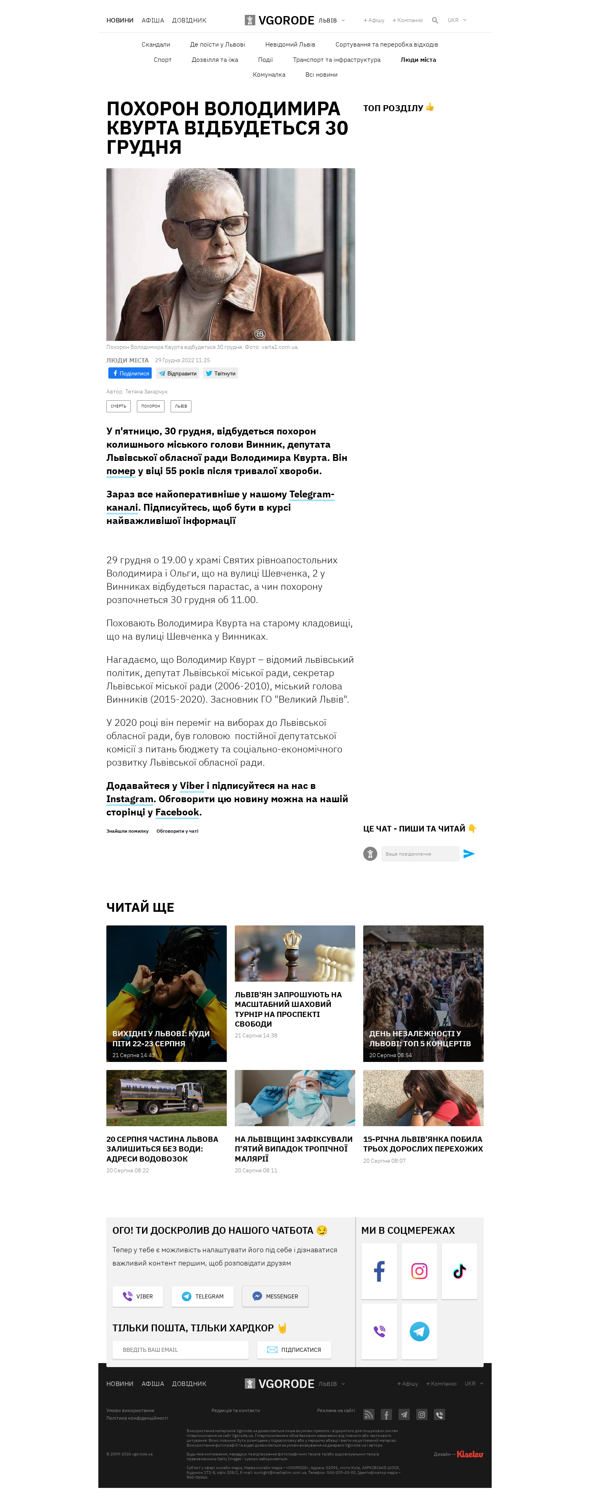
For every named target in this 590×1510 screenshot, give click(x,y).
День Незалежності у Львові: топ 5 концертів (420, 1038)
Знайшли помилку (127, 831)
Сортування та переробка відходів (387, 44)
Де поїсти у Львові (217, 44)
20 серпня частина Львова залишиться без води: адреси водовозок (162, 1149)
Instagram (129, 798)
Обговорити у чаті (177, 831)
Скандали (156, 44)
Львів (328, 1384)
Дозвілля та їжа (215, 59)
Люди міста (418, 59)
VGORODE (286, 1383)
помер (121, 470)
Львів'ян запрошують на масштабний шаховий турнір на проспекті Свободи (288, 1009)
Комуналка (269, 74)
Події (265, 59)
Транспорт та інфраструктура (336, 59)
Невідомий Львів (290, 44)
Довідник (189, 20)
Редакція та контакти (236, 1410)
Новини (120, 20)
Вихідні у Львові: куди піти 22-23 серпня (161, 1038)
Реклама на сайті (336, 1410)
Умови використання (130, 1410)
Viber (192, 785)
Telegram (209, 1296)
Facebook (177, 811)
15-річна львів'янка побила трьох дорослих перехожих (423, 1143)
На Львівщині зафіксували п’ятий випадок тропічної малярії (294, 1149)
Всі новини (321, 74)
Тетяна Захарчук (146, 391)
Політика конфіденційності (137, 1418)
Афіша (153, 20)
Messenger (282, 1296)
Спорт (163, 59)
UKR (453, 20)
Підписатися (301, 1349)
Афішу (376, 20)
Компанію (410, 20)
